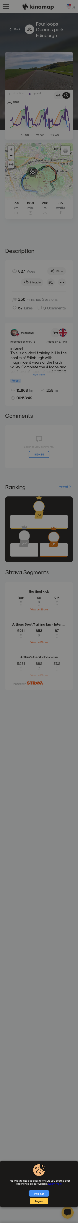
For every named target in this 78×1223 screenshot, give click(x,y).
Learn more (55, 1183)
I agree (39, 1200)
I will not (39, 1193)
